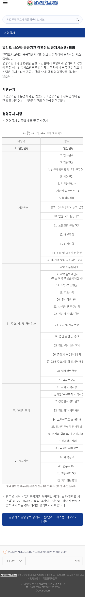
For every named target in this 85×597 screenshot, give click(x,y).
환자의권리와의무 (75, 575)
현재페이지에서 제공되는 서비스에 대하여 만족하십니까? (38, 551)
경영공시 (9, 33)
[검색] (77, 19)
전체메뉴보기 (5, 2)
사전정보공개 (34, 578)
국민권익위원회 (50, 578)
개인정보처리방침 (9, 575)
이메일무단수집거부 (55, 575)
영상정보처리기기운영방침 (31, 575)
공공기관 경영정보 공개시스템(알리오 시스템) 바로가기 (43, 517)
